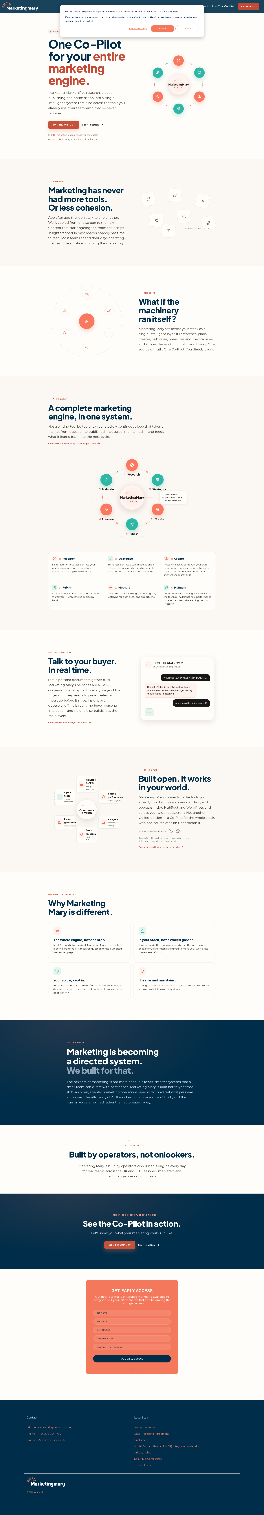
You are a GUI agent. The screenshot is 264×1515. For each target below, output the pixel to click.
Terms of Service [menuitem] (144, 1465)
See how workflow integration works (159, 847)
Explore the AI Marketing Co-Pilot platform (72, 443)
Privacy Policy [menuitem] (142, 1452)
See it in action (90, 124)
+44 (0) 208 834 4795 (48, 1433)
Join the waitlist (64, 124)
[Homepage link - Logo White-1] (78, 1482)
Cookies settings (138, 28)
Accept (162, 28)
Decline (187, 28)
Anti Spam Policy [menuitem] (144, 1427)
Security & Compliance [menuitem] (148, 1458)
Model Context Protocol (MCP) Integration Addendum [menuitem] (167, 1446)
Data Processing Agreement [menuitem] (151, 1433)
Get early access (248, 6)
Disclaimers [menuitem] (141, 1440)
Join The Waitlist (222, 6)
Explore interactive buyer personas (67, 722)
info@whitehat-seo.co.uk (49, 1440)
